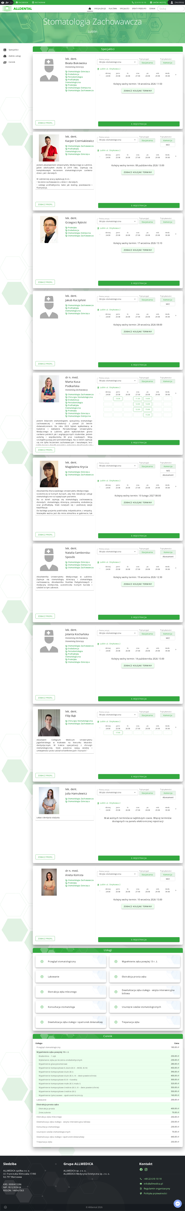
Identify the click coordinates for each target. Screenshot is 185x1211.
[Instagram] (146, 1169)
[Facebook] (141, 1169)
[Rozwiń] (42, 961)
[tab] (90, 8)
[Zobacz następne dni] (175, 74)
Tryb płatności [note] (166, 59)
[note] (108, 1047)
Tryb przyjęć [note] (144, 59)
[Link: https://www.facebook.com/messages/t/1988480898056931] (178, 1204)
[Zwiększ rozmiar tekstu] (7, 2)
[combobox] (117, 62)
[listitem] (16, 49)
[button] (135, 62)
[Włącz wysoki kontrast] (2, 2)
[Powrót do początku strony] (5, 1207)
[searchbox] (170, 8)
